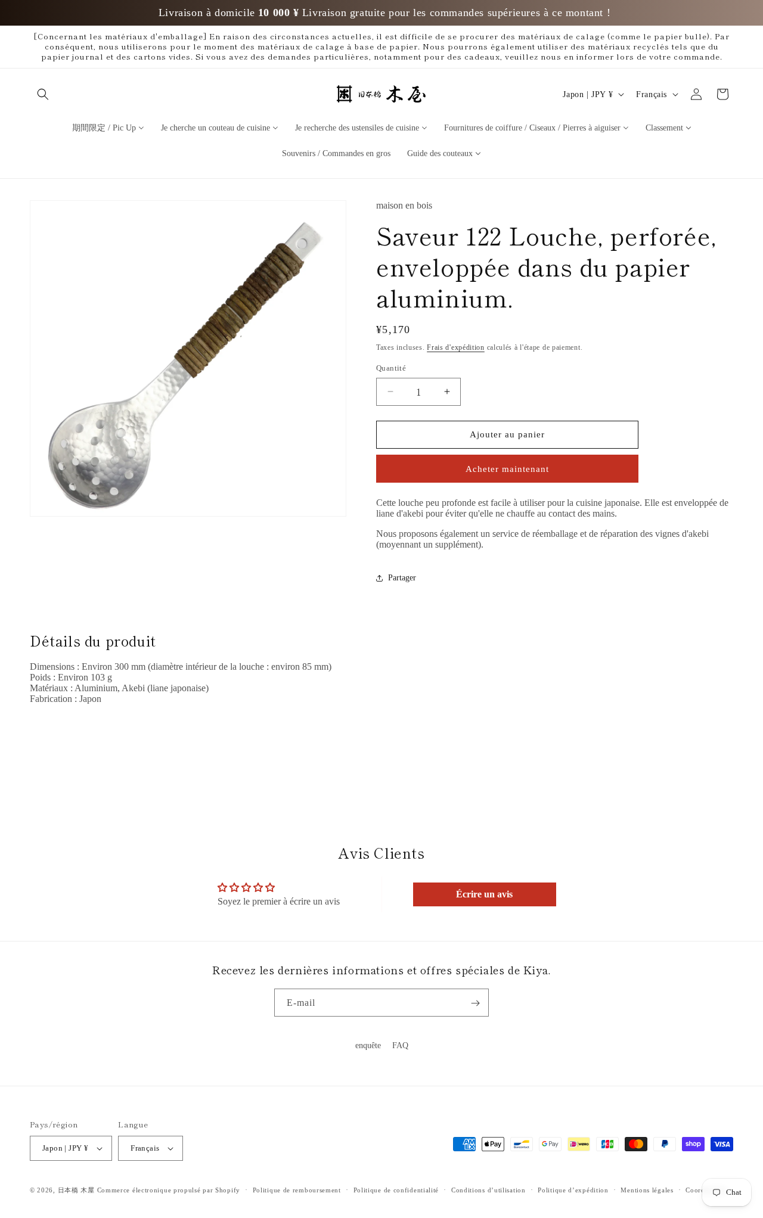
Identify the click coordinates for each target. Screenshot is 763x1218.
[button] (43, 94)
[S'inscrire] (475, 1003)
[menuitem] (108, 127)
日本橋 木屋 (76, 1190)
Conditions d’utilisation (488, 1190)
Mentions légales (647, 1190)
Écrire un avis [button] (484, 894)
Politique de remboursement (297, 1190)
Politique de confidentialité (396, 1190)
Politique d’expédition (573, 1190)
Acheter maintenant (507, 469)
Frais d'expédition (456, 347)
